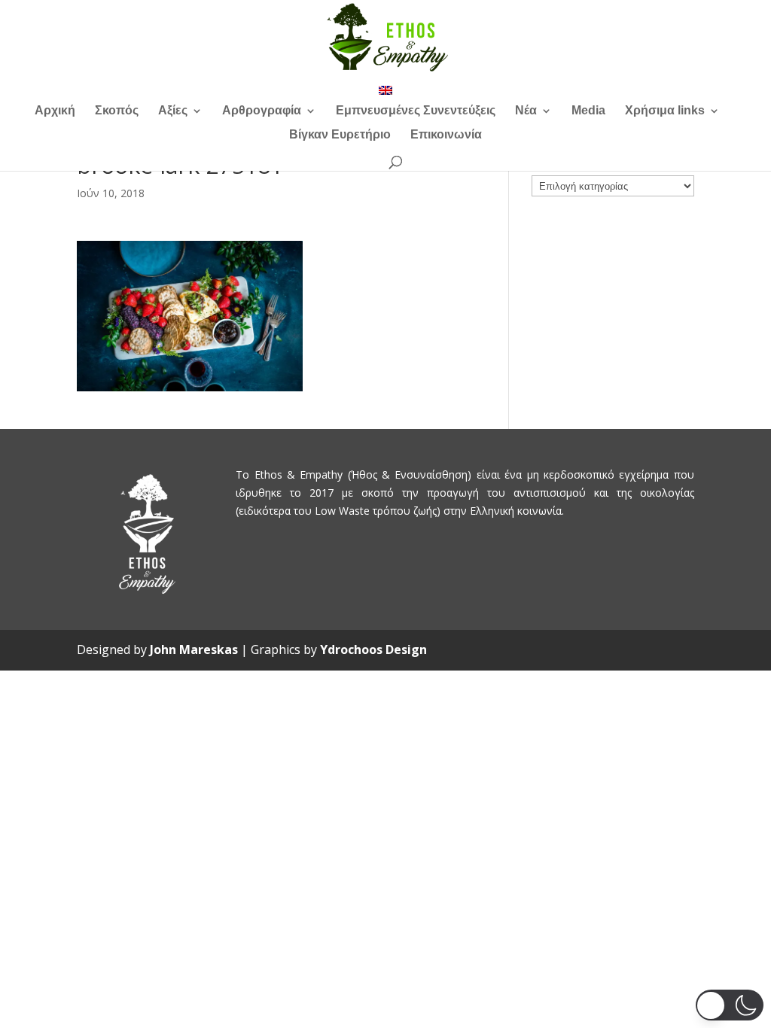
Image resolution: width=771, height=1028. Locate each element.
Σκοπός (117, 111)
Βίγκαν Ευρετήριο (340, 135)
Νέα (526, 111)
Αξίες (172, 111)
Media (588, 111)
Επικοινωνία (446, 135)
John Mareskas (194, 649)
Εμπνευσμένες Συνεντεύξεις (415, 111)
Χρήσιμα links (665, 111)
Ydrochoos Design (373, 649)
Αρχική (55, 111)
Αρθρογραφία (261, 111)
